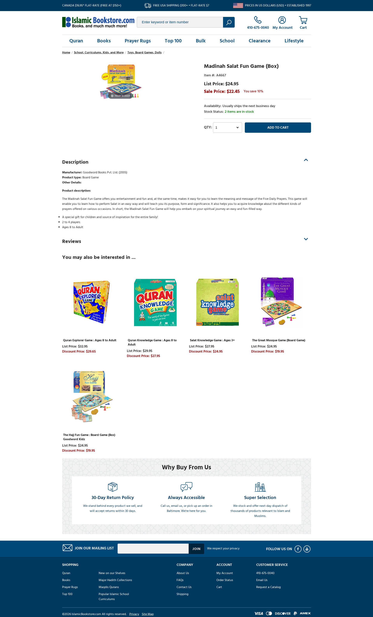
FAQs (180, 580)
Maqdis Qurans (109, 587)
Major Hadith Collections (115, 580)
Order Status (224, 580)
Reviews (71, 241)
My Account (224, 573)
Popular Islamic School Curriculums (114, 597)
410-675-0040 (265, 573)
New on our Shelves (112, 573)
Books (104, 41)
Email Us (262, 580)
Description (75, 162)
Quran (76, 41)
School (227, 41)
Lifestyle (294, 41)
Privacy (134, 614)
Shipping (182, 594)
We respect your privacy (223, 548)
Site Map (148, 614)
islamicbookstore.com (98, 22)
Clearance (260, 41)
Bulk (201, 41)
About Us (183, 573)
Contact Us (184, 587)
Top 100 (173, 41)
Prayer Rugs (138, 41)
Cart (219, 587)
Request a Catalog (268, 587)
